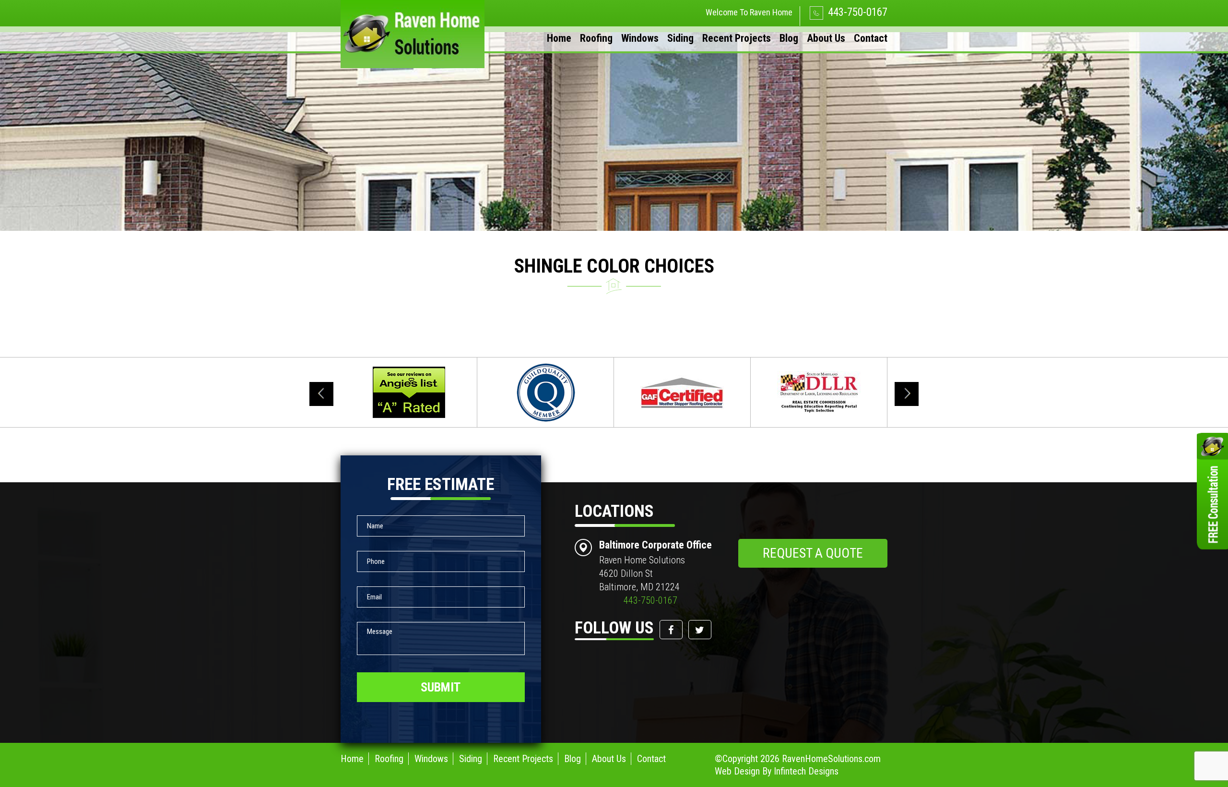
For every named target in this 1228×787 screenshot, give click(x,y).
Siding (680, 38)
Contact (870, 38)
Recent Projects (736, 38)
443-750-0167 (856, 12)
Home (559, 38)
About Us (826, 38)
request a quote (813, 553)
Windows (640, 38)
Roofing (596, 38)
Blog (788, 38)
